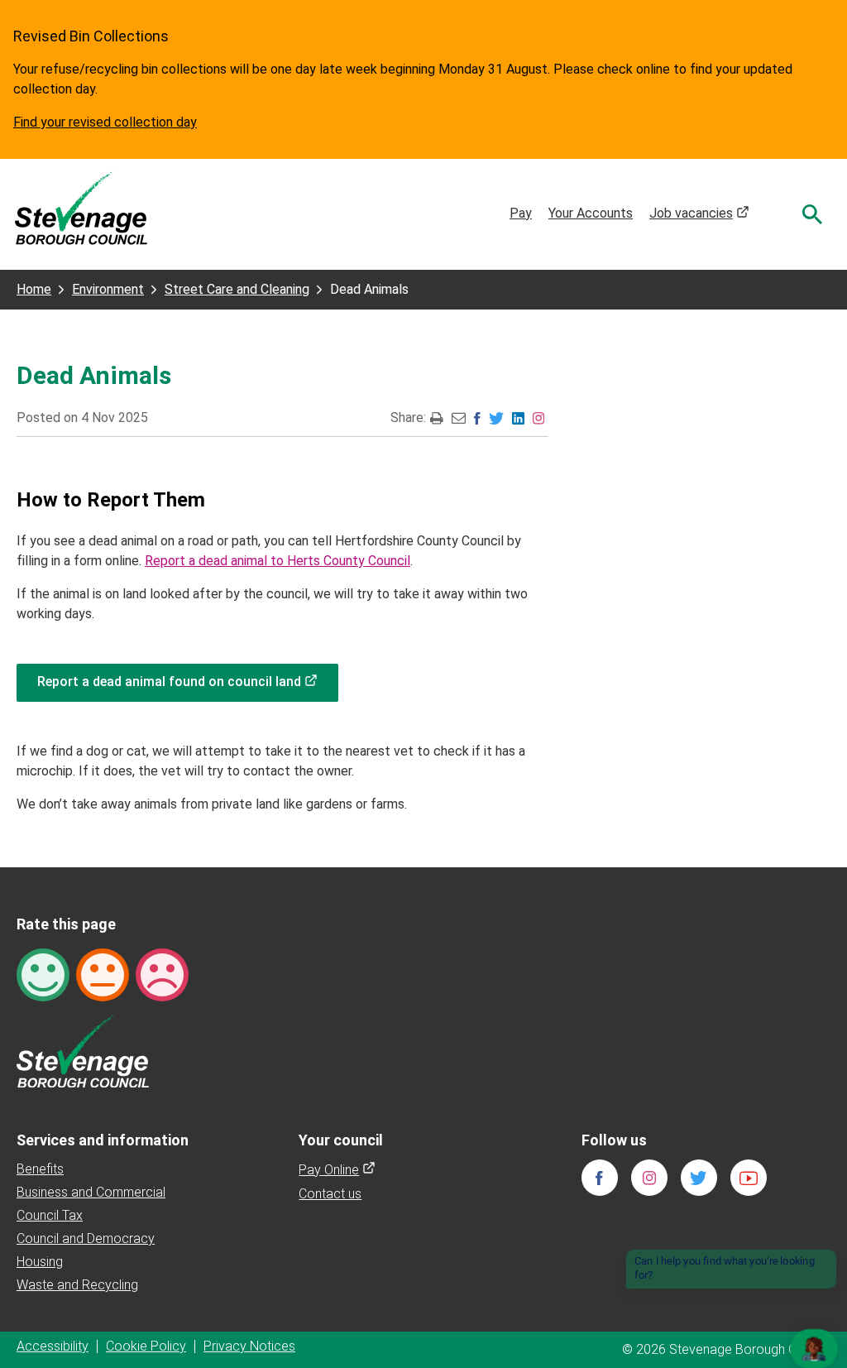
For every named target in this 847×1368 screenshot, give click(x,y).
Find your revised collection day (105, 122)
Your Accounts (590, 213)
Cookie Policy (146, 1346)
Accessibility (53, 1346)
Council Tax (50, 1215)
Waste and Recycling (77, 1285)
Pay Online (337, 1170)
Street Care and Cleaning (237, 289)
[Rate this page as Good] (43, 974)
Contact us (330, 1194)
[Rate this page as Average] (102, 974)
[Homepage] (81, 207)
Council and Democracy (86, 1238)
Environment (108, 289)
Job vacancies (699, 213)
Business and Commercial (91, 1192)
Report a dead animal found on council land (187, 681)
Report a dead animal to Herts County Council (277, 561)
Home (34, 289)
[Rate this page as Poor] (162, 974)
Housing (40, 1262)
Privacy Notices (249, 1346)
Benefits (40, 1169)
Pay (521, 213)
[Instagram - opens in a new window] (538, 417)
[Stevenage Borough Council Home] (83, 1050)
